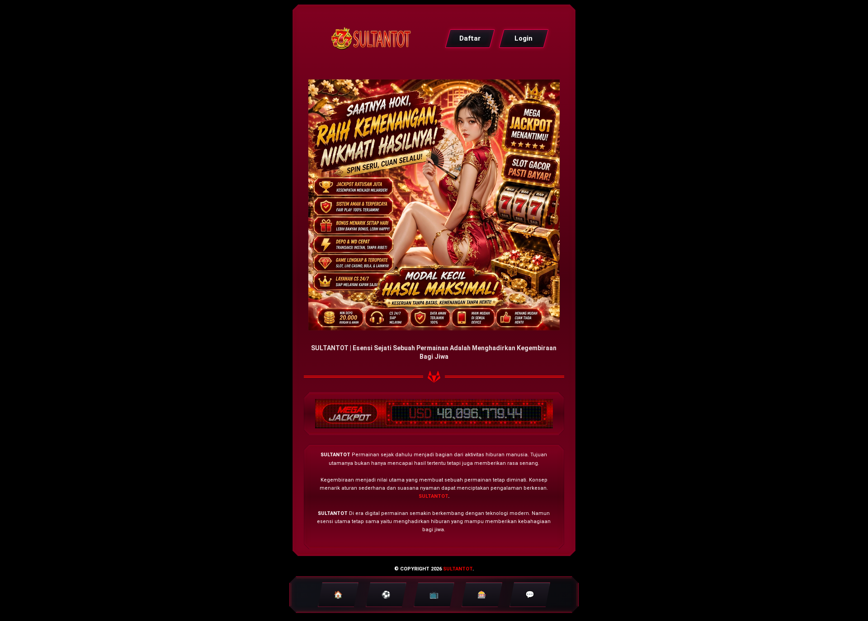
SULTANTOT (433, 496)
